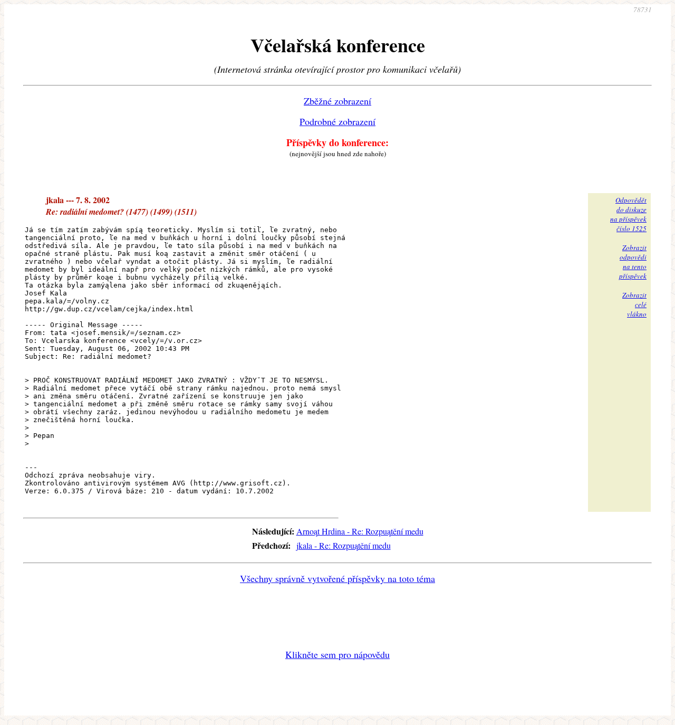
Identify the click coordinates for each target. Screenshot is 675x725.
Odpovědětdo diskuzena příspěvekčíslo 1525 (628, 214)
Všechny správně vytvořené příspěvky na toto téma (337, 578)
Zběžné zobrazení (337, 100)
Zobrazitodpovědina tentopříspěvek (633, 262)
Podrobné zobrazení (337, 121)
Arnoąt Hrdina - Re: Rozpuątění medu (359, 531)
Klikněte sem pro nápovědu (337, 654)
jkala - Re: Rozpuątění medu (343, 545)
